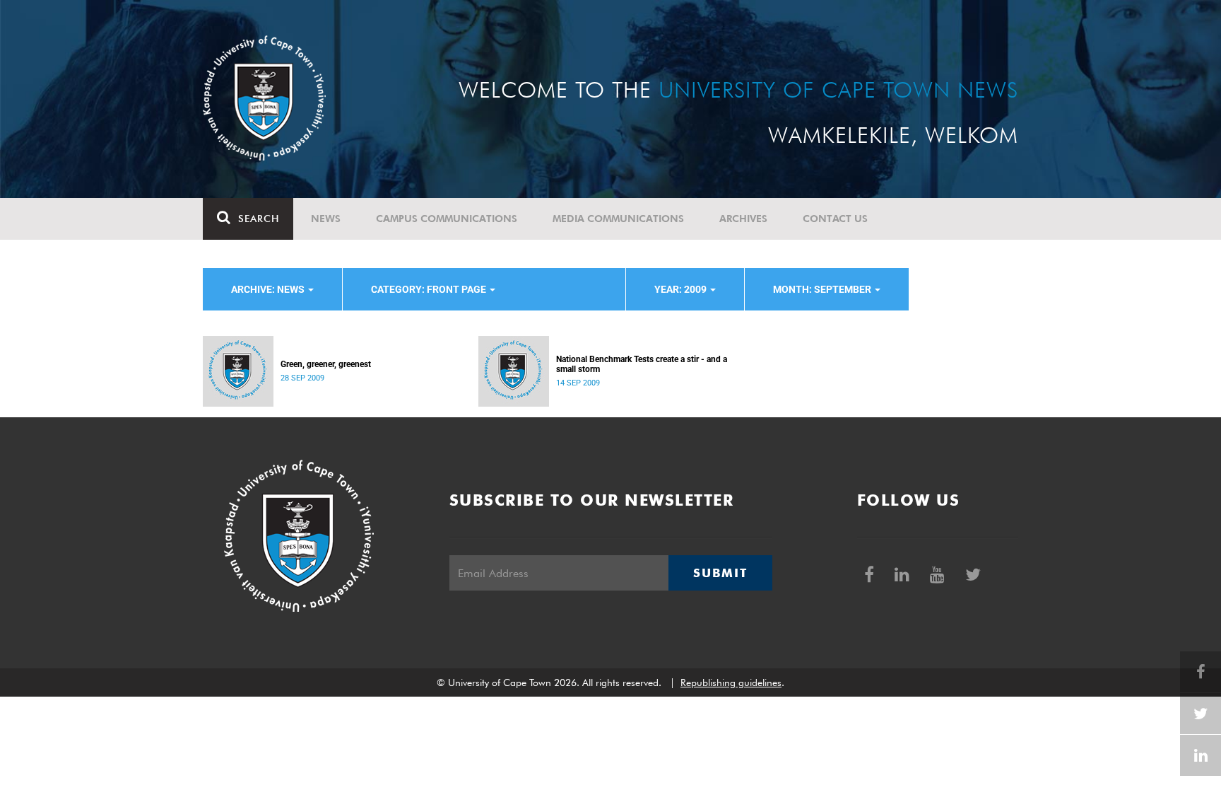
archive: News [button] (269, 289)
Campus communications (446, 218)
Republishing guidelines (730, 682)
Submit (720, 573)
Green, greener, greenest (326, 364)
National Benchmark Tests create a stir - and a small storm (641, 364)
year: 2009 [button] (681, 289)
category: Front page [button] (429, 289)
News (326, 218)
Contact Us (835, 218)
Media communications (618, 218)
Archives (743, 218)
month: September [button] (823, 289)
